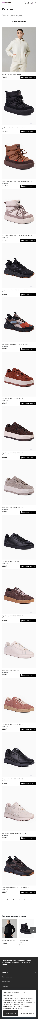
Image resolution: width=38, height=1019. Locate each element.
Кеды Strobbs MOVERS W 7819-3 (11, 561)
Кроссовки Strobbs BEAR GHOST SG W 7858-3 (15, 290)
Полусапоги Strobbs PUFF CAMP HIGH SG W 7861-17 (17, 181)
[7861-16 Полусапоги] (19, 211)
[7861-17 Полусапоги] (19, 156)
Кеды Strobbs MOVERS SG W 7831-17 (12, 453)
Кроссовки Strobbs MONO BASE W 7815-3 (14, 779)
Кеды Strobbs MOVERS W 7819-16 (11, 670)
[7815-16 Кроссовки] (19, 808)
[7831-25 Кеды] (19, 482)
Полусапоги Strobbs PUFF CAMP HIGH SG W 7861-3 (16, 127)
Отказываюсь (27, 1013)
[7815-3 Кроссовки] (19, 754)
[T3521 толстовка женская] (19, 49)
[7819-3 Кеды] (19, 537)
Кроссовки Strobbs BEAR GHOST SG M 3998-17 (15, 887)
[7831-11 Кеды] (19, 374)
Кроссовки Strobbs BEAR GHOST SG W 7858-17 (15, 344)
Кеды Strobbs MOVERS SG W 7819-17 (12, 616)
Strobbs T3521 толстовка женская (11, 74)
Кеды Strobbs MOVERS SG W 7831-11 (12, 398)
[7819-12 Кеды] (19, 700)
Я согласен (11, 1013)
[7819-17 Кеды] (19, 591)
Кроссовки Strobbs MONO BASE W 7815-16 (14, 833)
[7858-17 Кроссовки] (19, 319)
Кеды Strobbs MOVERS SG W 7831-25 (12, 507)
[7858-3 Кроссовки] (19, 265)
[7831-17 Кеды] (19, 428)
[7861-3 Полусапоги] (19, 102)
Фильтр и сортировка (19, 21)
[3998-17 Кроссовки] (19, 863)
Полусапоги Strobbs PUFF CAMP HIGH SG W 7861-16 (17, 235)
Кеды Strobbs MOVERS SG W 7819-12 (12, 724)
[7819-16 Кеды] (19, 645)
